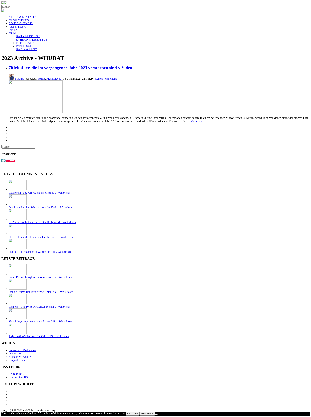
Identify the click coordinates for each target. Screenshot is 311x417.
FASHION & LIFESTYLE (31, 39)
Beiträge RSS (16, 373)
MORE (13, 33)
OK (129, 413)
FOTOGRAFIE (25, 42)
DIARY (13, 29)
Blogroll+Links (17, 360)
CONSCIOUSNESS (21, 23)
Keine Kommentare (106, 78)
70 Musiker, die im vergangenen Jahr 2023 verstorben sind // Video (70, 67)
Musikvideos (53, 78)
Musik (41, 78)
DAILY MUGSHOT (28, 36)
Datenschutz (16, 353)
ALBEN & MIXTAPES (23, 16)
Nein (136, 413)
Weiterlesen (197, 121)
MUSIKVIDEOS (19, 20)
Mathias (19, 78)
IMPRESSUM (24, 46)
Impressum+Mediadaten (22, 350)
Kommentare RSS (19, 377)
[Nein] (156, 414)
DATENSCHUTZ (26, 49)
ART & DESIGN (19, 26)
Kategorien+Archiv (20, 356)
